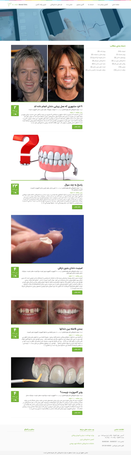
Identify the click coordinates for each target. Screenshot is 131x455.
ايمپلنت (123, 51)
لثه (72, 190)
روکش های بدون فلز (119, 64)
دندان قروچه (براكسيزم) (99, 58)
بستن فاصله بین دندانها (71, 329)
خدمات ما (91, 4)
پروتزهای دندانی (121, 58)
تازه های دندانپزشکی (56, 4)
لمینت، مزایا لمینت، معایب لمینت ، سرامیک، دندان (38, 396)
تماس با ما (69, 4)
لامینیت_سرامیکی (78, 190)
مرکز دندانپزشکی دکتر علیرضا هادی (70, 110)
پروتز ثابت (102, 51)
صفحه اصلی (115, 4)
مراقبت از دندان (121, 70)
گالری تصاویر (80, 4)
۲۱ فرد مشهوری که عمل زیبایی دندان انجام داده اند (58, 106)
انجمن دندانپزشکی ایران (87, 439)
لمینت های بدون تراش (99, 67)
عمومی (123, 67)
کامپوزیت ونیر (47, 271)
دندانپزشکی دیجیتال (99, 61)
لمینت (30, 110)
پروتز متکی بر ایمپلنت (99, 54)
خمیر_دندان (53, 188)
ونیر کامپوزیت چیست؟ (71, 392)
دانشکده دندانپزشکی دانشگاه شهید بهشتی (81, 443)
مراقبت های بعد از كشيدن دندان (96, 70)
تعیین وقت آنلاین (41, 4)
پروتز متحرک (122, 54)
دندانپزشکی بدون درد (119, 61)
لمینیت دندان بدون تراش (70, 268)
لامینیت (32, 188)
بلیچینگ (49, 110)
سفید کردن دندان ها (99, 64)
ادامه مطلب (77, 127)
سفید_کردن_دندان (41, 110)
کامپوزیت (34, 110)
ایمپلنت (54, 110)
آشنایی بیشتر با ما (103, 4)
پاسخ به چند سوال (73, 185)
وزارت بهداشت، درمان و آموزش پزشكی (83, 435)
